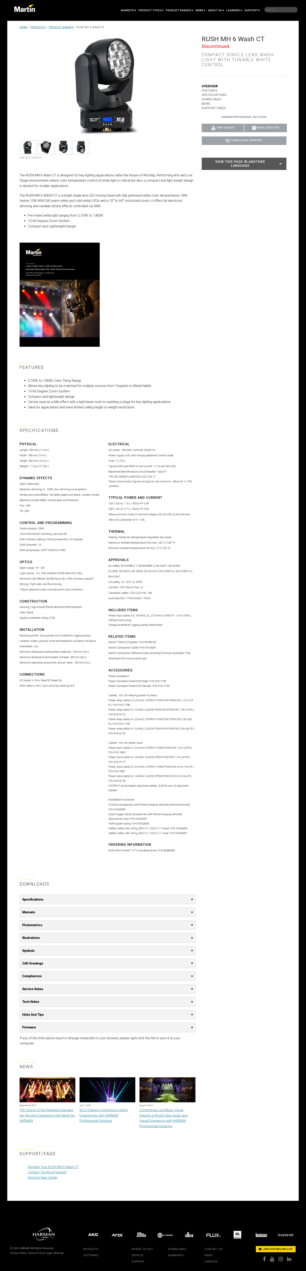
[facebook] (266, 1260)
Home (23, 27)
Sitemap (58, 1253)
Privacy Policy (18, 1253)
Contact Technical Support (47, 1172)
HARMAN (25, 1248)
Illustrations (31, 938)
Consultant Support (246, 140)
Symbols (28, 951)
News (199, 10)
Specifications (32, 899)
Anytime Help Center (42, 1178)
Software (90, 1255)
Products (38, 27)
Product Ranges (178, 10)
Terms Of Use (36, 1253)
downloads (177, 1249)
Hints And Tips (33, 1015)
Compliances (32, 976)
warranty (176, 1255)
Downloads (211, 99)
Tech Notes (30, 1002)
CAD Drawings (32, 963)
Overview (210, 86)
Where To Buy (142, 1249)
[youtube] (274, 1260)
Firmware (29, 1027)
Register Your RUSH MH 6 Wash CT (53, 1167)
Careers (211, 1261)
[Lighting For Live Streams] (60, 294)
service (138, 1255)
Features (210, 90)
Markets (127, 10)
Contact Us (214, 1249)
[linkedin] (291, 1260)
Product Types (150, 10)
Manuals (28, 912)
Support (251, 10)
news (209, 1255)
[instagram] (283, 1260)
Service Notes (32, 989)
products (90, 1249)
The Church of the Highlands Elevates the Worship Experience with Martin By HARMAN (47, 1115)
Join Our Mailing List (277, 1249)
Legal (49, 1253)
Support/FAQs (214, 108)
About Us (215, 10)
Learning (233, 10)
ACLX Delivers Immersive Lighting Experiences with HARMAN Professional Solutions (104, 1115)
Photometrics (32, 925)
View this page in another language (240, 164)
